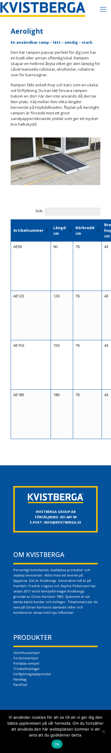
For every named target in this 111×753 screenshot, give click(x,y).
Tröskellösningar (26, 668)
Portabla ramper (26, 663)
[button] (46, 230)
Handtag (19, 679)
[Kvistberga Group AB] (42, 8)
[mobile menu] (103, 9)
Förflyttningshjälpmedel (32, 674)
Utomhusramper (26, 652)
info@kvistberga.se (62, 522)
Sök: (39, 210)
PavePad (20, 684)
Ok (57, 744)
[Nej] (104, 731)
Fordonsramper (25, 658)
